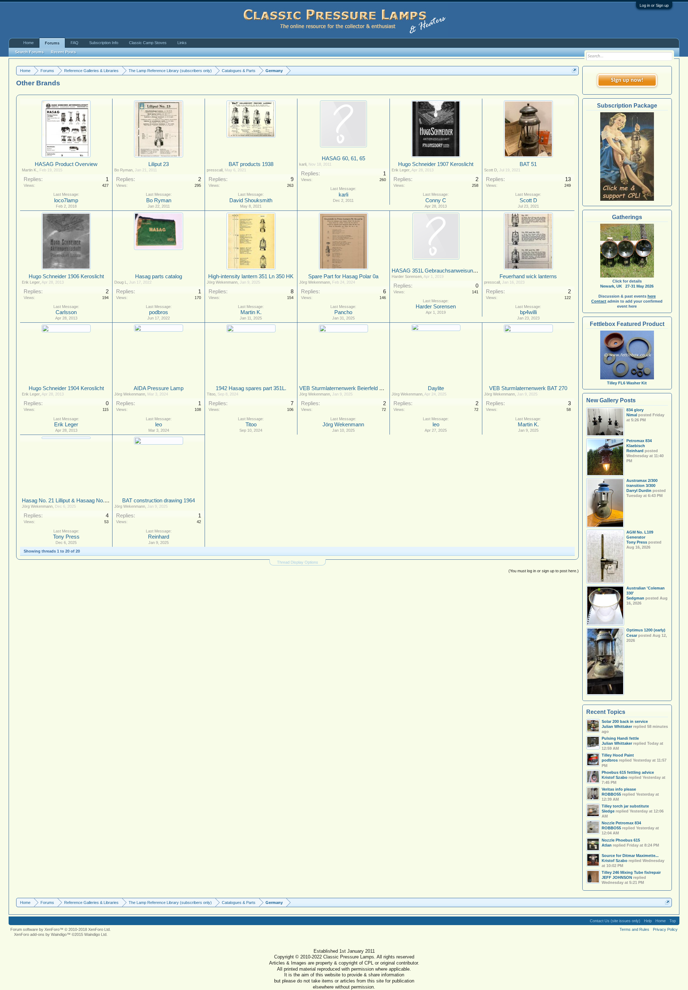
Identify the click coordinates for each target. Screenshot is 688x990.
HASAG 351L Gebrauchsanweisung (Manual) (445, 271)
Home (28, 43)
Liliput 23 (158, 164)
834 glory (635, 410)
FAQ (74, 43)
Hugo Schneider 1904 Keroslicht (66, 388)
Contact (598, 301)
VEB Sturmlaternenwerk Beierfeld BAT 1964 (350, 388)
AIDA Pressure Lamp (158, 388)
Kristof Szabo (614, 860)
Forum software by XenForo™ (60, 929)
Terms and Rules (634, 929)
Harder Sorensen (407, 276)
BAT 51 (528, 164)
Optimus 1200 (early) (645, 630)
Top (672, 921)
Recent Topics (605, 712)
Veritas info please (619, 789)
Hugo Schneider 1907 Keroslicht (435, 164)
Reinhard (158, 537)
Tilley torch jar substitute (625, 806)
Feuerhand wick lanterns (528, 276)
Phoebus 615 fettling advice (628, 772)
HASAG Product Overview (66, 164)
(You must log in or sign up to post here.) (543, 571)
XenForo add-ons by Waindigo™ (42, 934)
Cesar (631, 635)
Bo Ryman (123, 170)
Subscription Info (103, 43)
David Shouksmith (250, 200)
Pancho (343, 312)
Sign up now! (627, 80)
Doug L (120, 282)
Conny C (435, 200)
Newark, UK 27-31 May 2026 (627, 286)
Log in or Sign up (654, 5)
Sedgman (635, 598)
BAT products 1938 (251, 164)
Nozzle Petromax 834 (621, 823)
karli (302, 164)
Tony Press (66, 537)
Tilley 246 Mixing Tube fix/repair (631, 872)
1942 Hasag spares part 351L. (251, 388)
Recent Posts (63, 52)
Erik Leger (401, 170)
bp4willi (528, 312)
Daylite (436, 388)
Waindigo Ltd (95, 934)
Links (182, 43)
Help (648, 921)
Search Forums (29, 52)
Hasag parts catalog (158, 276)
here (652, 296)
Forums (52, 43)
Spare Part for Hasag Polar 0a (343, 276)
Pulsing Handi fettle (620, 738)
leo (158, 424)
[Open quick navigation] (574, 70)
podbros (158, 312)
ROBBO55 (611, 794)
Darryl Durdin (638, 490)
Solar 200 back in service (625, 721)
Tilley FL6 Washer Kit (627, 383)
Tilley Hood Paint (618, 755)
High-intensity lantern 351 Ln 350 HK (250, 276)
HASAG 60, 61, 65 (343, 158)
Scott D (490, 170)
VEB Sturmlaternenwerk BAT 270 (528, 388)
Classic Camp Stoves (148, 43)
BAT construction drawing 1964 (158, 500)
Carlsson (66, 312)
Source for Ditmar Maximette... (630, 855)
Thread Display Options (297, 562)
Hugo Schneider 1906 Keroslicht (66, 276)
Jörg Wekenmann (222, 282)
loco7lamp (66, 200)
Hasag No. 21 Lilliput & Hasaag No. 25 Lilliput (74, 500)
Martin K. (29, 170)
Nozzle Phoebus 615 (621, 840)
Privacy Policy (665, 929)
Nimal (631, 415)
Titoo (211, 394)
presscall (215, 170)
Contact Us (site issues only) (615, 921)
